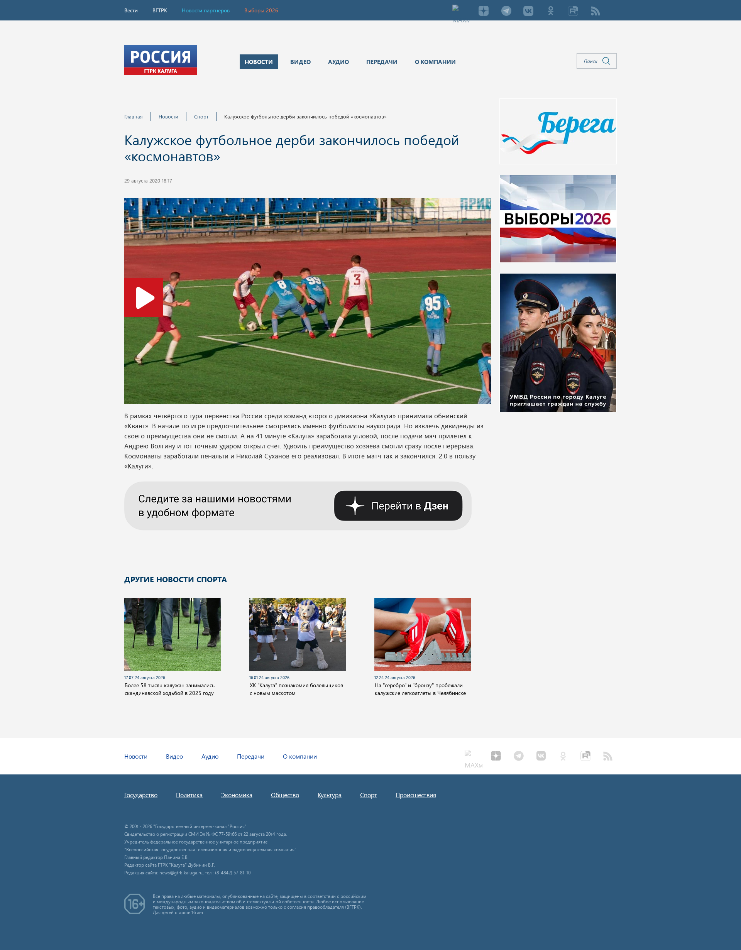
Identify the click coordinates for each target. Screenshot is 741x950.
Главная (133, 116)
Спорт (201, 116)
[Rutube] (573, 12)
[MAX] (461, 12)
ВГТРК (159, 10)
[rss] (595, 12)
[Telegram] (506, 12)
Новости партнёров (206, 10)
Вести (131, 10)
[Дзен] (483, 12)
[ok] (551, 12)
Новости (168, 116)
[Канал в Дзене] (298, 504)
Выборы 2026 (261, 10)
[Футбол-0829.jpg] (307, 303)
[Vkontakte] (528, 12)
